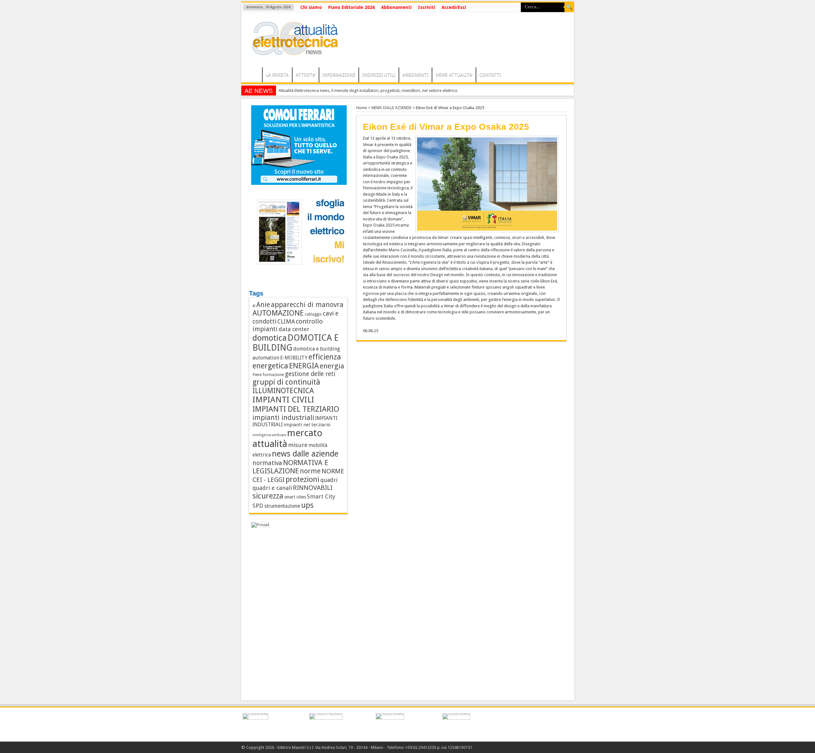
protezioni (302, 479)
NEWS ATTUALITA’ (454, 74)
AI (253, 306)
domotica (269, 338)
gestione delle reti (310, 374)
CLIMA (286, 321)
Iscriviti (426, 7)
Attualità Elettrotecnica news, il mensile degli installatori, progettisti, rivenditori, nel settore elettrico (368, 90)
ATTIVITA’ (305, 74)
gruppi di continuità (286, 382)
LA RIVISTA (277, 74)
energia (332, 366)
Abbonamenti (396, 7)
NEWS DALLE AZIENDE (391, 107)
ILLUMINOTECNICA (283, 391)
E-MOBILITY (294, 358)
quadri (328, 480)
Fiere (257, 374)
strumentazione (282, 506)
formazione (273, 374)
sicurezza (267, 496)
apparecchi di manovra (307, 305)
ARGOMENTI (415, 74)
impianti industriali (283, 418)
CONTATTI (490, 74)
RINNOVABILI (312, 488)
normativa (267, 463)
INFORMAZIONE (338, 74)
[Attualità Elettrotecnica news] (292, 51)
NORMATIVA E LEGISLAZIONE (290, 466)
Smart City (321, 496)
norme (310, 471)
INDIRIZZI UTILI (378, 74)
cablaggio (313, 314)
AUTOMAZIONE (278, 313)
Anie (263, 305)
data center (294, 329)
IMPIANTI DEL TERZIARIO (295, 409)
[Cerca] (569, 7)
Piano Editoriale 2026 (351, 7)
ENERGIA (304, 365)
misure (298, 445)
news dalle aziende (305, 453)
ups (307, 505)
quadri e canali (272, 488)
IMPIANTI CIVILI (283, 399)
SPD (257, 505)
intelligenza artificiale (269, 435)
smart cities (295, 496)
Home (361, 107)
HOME (253, 75)
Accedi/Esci (454, 7)
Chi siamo (311, 7)
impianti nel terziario (307, 425)
